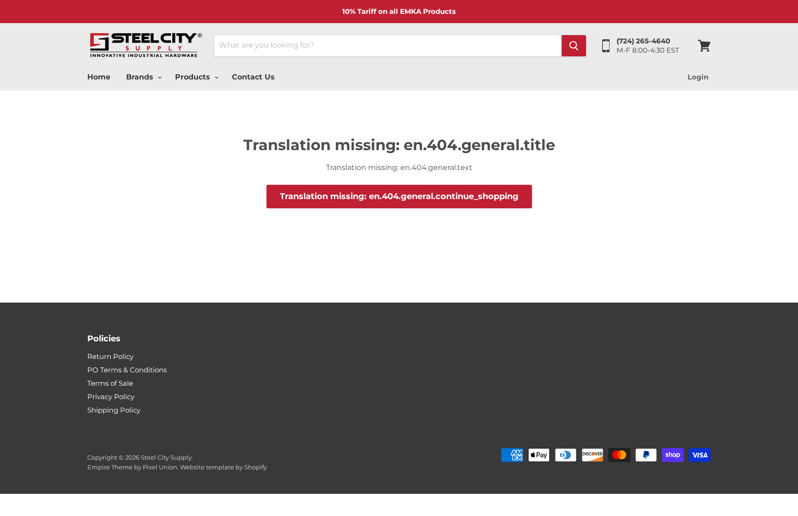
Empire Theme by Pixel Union (132, 467)
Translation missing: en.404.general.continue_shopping (399, 196)
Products (193, 77)
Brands (141, 77)
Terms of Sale (110, 383)
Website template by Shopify (223, 467)
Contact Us (253, 77)
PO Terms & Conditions (127, 369)
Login (698, 77)
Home (98, 77)
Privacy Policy (110, 396)
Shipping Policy (113, 410)
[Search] (574, 45)
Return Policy (110, 356)
